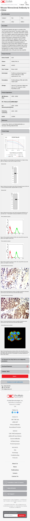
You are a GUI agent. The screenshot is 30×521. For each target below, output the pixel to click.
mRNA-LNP (15, 422)
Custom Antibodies (15, 438)
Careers (15, 473)
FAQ (15, 450)
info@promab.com (7, 389)
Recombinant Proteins (15, 427)
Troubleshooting (15, 455)
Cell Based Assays (15, 441)
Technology (15, 452)
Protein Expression (15, 444)
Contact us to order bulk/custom (15, 382)
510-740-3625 (6, 387)
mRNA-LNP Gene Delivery (15, 436)
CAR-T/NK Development (15, 433)
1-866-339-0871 (7, 386)
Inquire (14, 376)
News (15, 467)
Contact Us (15, 476)
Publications (15, 470)
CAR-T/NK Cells (15, 419)
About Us (15, 463)
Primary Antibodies (15, 424)
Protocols (15, 458)
